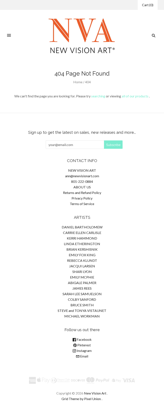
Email (83, 356)
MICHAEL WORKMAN (82, 316)
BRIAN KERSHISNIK (82, 249)
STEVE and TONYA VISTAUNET (82, 310)
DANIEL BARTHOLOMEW (82, 227)
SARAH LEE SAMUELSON (82, 294)
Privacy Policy (82, 198)
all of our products (135, 96)
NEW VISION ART (82, 170)
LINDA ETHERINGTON (82, 244)
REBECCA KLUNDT (82, 260)
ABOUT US (82, 187)
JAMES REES (82, 288)
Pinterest (84, 345)
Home (77, 82)
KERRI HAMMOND (82, 238)
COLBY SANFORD (82, 299)
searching (98, 96)
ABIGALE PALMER (82, 283)
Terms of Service (82, 204)
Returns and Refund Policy (82, 193)
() (147, 5)
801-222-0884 (82, 181)
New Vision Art (95, 393)
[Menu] (9, 35)
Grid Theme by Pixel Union (81, 399)
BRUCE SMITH (82, 305)
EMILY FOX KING (82, 255)
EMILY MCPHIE (82, 277)
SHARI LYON (82, 272)
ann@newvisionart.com (82, 176)
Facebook (84, 339)
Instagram (84, 350)
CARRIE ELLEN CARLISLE (82, 233)
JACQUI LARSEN (82, 266)
